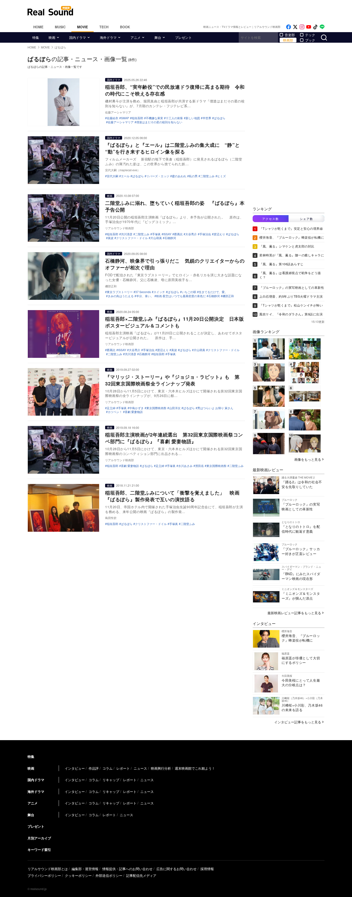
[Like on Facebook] (288, 27)
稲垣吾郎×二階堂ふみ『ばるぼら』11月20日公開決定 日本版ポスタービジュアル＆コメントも (174, 322)
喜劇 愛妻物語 (134, 412)
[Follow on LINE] (322, 27)
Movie (82, 26)
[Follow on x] (295, 27)
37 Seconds (143, 292)
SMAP (125, 118)
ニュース (140, 768)
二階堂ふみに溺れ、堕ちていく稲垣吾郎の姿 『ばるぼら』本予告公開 (174, 206)
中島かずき (136, 408)
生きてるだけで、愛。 (213, 292)
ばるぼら (219, 118)
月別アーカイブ (39, 838)
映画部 (288, 40)
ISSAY (167, 234)
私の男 (193, 176)
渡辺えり (219, 234)
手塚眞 (156, 234)
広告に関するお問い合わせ (176, 868)
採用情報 (207, 868)
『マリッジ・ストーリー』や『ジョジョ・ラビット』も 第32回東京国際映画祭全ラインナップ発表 (172, 380)
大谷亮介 (191, 234)
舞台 (157, 37)
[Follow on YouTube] (308, 27)
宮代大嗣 (112, 176)
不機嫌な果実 (154, 118)
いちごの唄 (189, 292)
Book (125, 26)
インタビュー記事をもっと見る (297, 722)
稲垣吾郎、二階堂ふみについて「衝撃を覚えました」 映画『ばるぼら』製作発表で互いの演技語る (172, 496)
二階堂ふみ (207, 176)
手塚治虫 (205, 234)
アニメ (136, 37)
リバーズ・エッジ (157, 176)
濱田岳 (199, 466)
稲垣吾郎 (137, 118)
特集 (35, 37)
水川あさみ (185, 466)
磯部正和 (228, 296)
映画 (52, 37)
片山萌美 (156, 238)
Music (60, 26)
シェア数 (306, 219)
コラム (107, 768)
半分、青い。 (144, 296)
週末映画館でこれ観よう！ (195, 768)
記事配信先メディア (141, 875)
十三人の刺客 (174, 118)
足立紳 (111, 408)
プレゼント (183, 37)
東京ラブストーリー (120, 292)
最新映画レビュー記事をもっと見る (294, 612)
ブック (310, 40)
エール (125, 176)
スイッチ (159, 292)
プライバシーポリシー (44, 875)
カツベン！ (115, 412)
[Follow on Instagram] (302, 27)
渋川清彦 (126, 234)
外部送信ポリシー (109, 875)
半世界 (207, 118)
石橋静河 (170, 238)
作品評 (94, 768)
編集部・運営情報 (85, 868)
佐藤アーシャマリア (121, 122)
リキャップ (110, 779)
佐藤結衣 (112, 118)
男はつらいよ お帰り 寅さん (215, 408)
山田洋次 (175, 408)
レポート (123, 768)
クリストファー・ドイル (132, 238)
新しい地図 (193, 118)
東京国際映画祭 (156, 408)
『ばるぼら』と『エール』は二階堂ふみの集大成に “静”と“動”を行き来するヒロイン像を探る (172, 148)
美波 (111, 238)
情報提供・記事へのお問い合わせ (127, 868)
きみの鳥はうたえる (121, 296)
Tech (103, 26)
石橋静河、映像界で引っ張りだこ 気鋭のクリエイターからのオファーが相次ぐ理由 (174, 264)
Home (38, 26)
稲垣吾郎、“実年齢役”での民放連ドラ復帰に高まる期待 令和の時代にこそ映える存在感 (175, 90)
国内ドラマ (77, 37)
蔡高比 (178, 234)
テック (310, 34)
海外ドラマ (108, 37)
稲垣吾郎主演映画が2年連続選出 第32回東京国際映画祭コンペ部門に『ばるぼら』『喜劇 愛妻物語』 (174, 438)
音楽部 (290, 34)
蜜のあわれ (179, 176)
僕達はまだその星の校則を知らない (159, 122)
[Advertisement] (208, 11)
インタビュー (75, 768)
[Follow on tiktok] (315, 27)
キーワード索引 (39, 849)
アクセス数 (270, 219)
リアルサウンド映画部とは (48, 868)
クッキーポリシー (78, 875)
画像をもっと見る (307, 459)
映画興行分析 (161, 768)
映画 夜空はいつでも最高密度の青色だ (181, 296)
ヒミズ (221, 176)
